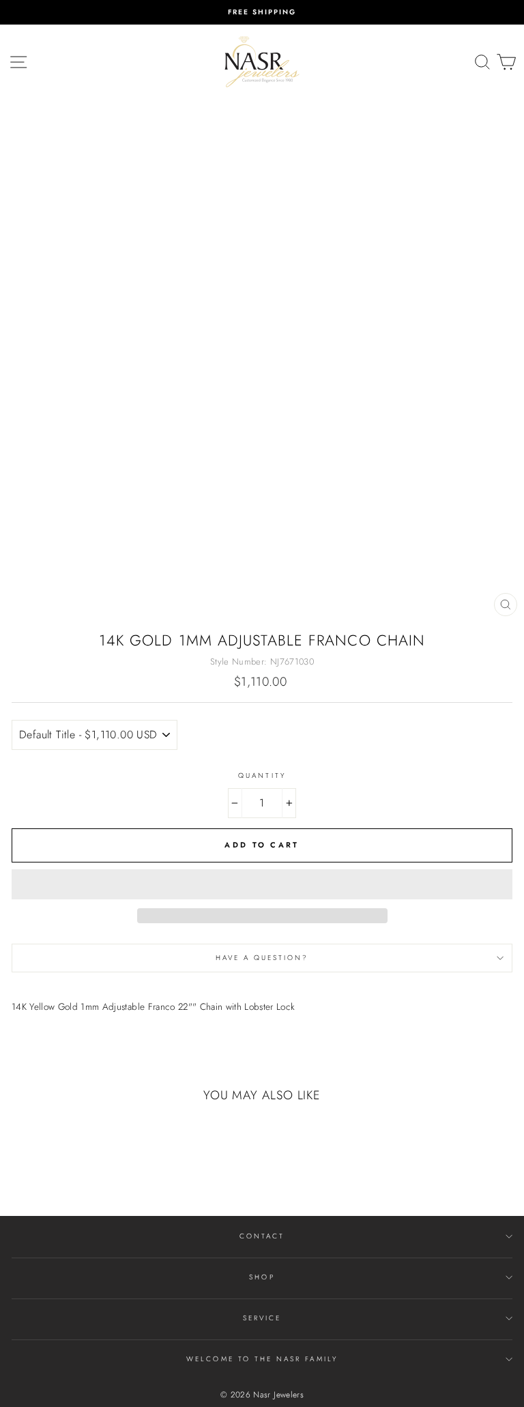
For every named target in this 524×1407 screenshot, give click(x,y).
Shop (261, 1277)
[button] (262, 884)
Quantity (261, 775)
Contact (262, 1236)
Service (262, 1318)
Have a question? (262, 958)
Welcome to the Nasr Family (262, 1359)
